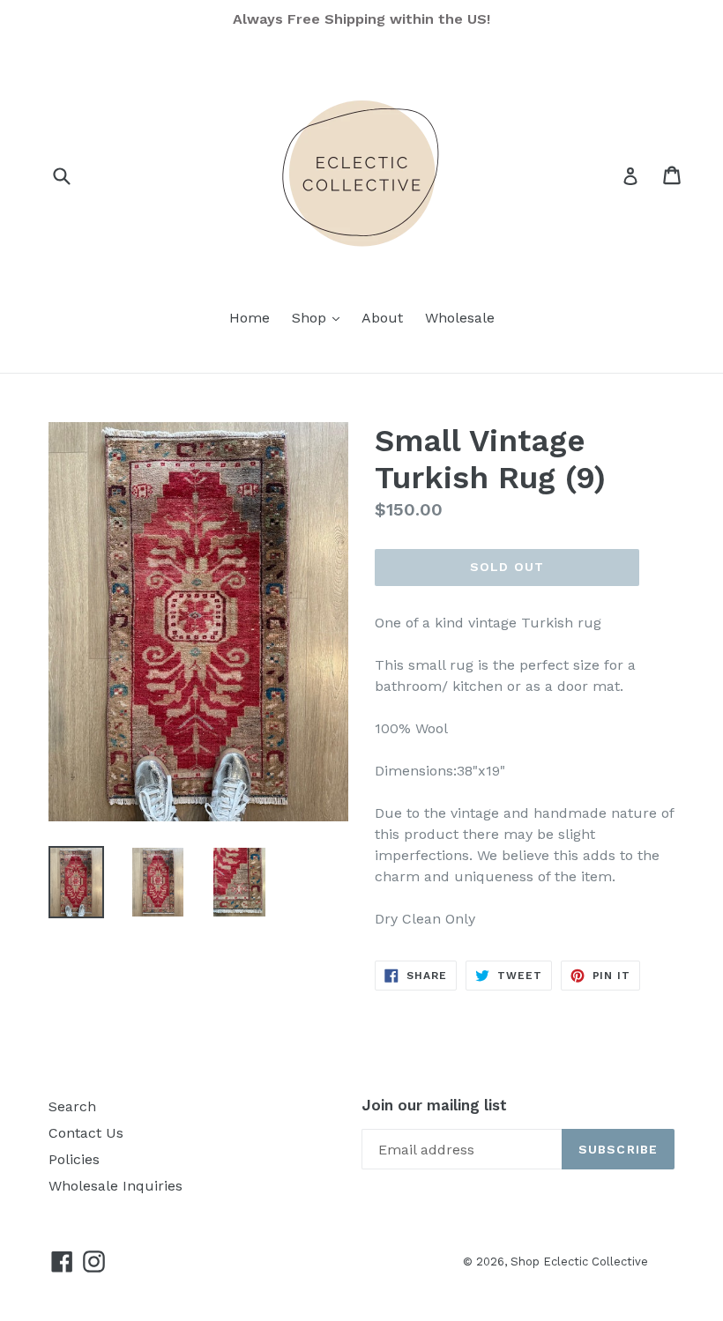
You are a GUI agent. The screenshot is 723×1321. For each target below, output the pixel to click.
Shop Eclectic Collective (579, 1261)
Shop (320, 317)
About (382, 317)
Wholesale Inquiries (115, 1185)
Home (249, 317)
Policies (74, 1159)
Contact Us (85, 1132)
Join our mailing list (434, 1105)
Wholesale (460, 317)
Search (72, 1106)
